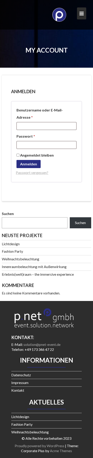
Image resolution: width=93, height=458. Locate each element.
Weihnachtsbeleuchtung (20, 259)
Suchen (8, 213)
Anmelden (28, 164)
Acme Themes (61, 451)
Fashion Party (12, 251)
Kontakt (17, 390)
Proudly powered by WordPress (39, 446)
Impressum (19, 382)
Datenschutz (21, 375)
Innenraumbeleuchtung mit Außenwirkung (34, 266)
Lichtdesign (11, 244)
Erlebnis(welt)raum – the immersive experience (38, 274)
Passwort (35, 136)
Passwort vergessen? (32, 172)
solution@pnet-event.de (41, 344)
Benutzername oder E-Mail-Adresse (39, 113)
